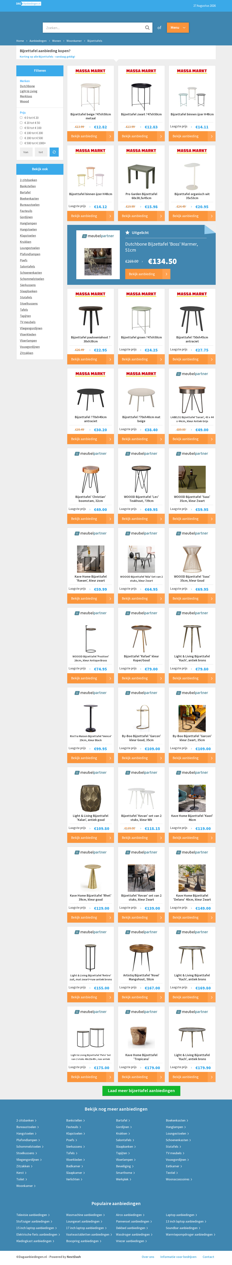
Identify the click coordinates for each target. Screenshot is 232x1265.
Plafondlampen (30, 254)
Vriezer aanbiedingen (130, 1241)
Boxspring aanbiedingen (82, 1241)
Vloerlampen (28, 341)
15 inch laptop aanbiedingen (35, 1228)
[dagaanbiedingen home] (28, 4)
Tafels (24, 310)
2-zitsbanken (28, 180)
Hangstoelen (28, 229)
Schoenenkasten (31, 273)
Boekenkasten (29, 199)
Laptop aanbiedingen (180, 1215)
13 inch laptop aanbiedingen (185, 1221)
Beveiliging (123, 1166)
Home (20, 41)
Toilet (20, 1179)
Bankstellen (28, 186)
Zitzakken (26, 353)
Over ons (148, 1257)
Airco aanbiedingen (129, 1215)
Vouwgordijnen (30, 347)
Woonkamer (74, 41)
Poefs (23, 260)
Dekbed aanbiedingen (130, 1228)
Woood (24, 101)
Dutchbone (27, 86)
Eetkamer (172, 1166)
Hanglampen (28, 223)
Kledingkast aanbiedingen (33, 1241)
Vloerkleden (28, 334)
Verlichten (73, 1179)
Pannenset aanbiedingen (132, 1221)
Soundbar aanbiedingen (182, 1228)
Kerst (20, 1173)
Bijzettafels (94, 41)
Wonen (56, 41)
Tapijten (25, 316)
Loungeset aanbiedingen (83, 1221)
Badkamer (73, 1166)
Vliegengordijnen (31, 328)
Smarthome (124, 1173)
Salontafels (27, 266)
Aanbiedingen (38, 41)
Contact (208, 1257)
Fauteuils (26, 211)
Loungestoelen (30, 248)
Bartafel (25, 192)
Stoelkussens (29, 304)
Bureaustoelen (30, 205)
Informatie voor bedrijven (178, 1257)
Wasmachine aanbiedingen (84, 1215)
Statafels (26, 297)
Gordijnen (26, 217)
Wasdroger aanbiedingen (133, 1234)
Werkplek (122, 1179)
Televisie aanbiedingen (31, 1215)
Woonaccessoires (177, 1179)
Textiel (170, 1173)
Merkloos (26, 96)
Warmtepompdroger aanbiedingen (189, 1234)
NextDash (74, 1257)
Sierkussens (28, 285)
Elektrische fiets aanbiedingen (36, 1234)
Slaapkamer (74, 1173)
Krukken (25, 242)
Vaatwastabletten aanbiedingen (87, 1234)
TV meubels (28, 322)
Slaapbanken (28, 291)
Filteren (40, 70)
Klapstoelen (28, 236)
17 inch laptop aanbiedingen (85, 1228)
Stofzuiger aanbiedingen (32, 1221)
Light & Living (28, 91)
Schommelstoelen (32, 279)
